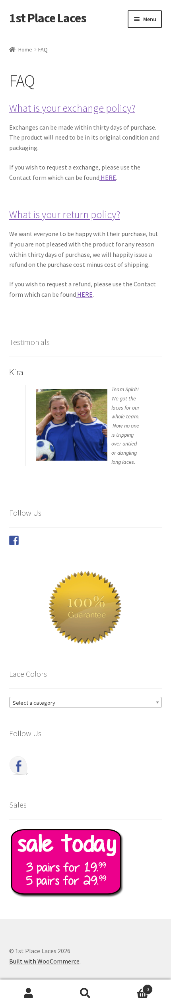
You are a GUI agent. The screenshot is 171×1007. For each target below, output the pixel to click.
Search (85, 993)
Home (25, 49)
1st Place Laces (47, 18)
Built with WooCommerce (44, 961)
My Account (28, 993)
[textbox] (86, 702)
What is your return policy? (64, 214)
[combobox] (85, 702)
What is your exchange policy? (72, 108)
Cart (131, 986)
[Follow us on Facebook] (14, 540)
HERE (107, 177)
